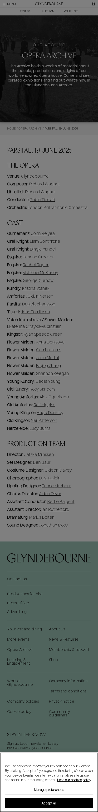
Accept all (49, 803)
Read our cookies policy (74, 780)
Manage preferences (49, 790)
